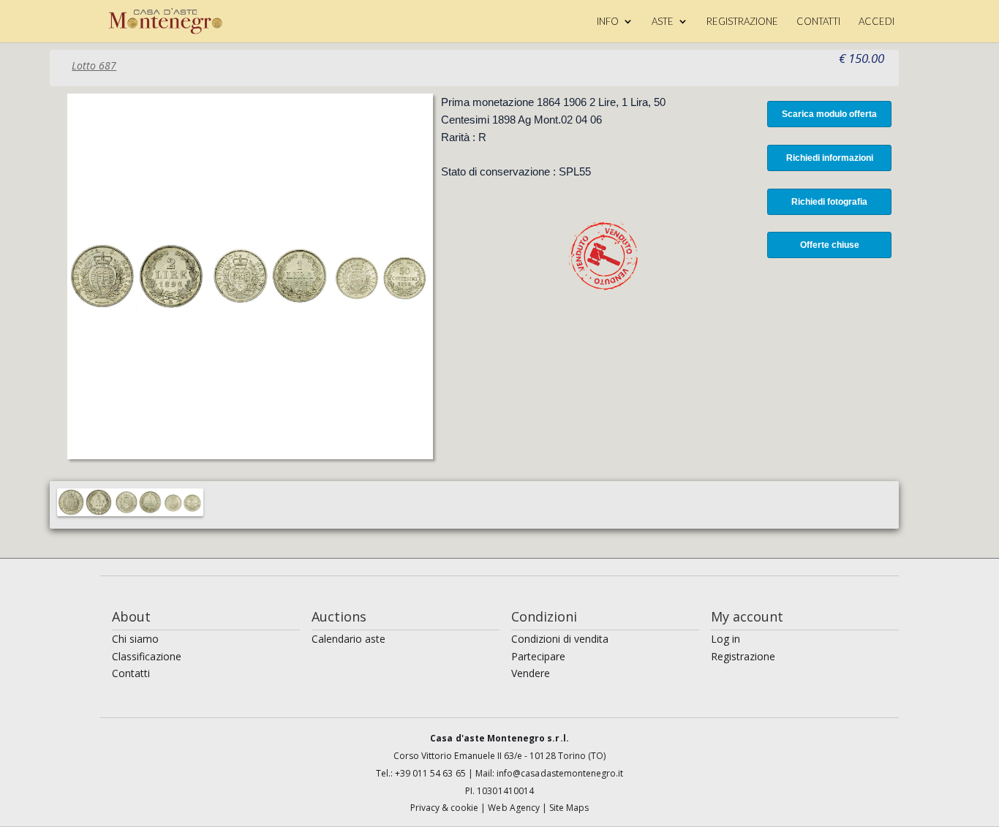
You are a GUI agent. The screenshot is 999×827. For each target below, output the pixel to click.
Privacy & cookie (445, 807)
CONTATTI (818, 21)
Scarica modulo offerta (829, 114)
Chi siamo (135, 639)
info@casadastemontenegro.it (560, 773)
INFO (608, 21)
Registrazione (743, 656)
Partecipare (538, 656)
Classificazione (146, 656)
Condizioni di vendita (559, 639)
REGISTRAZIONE (742, 21)
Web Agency (515, 807)
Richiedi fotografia (829, 202)
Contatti (131, 673)
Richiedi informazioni (829, 158)
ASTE (663, 21)
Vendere (530, 673)
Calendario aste (348, 639)
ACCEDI (876, 21)
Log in (725, 639)
